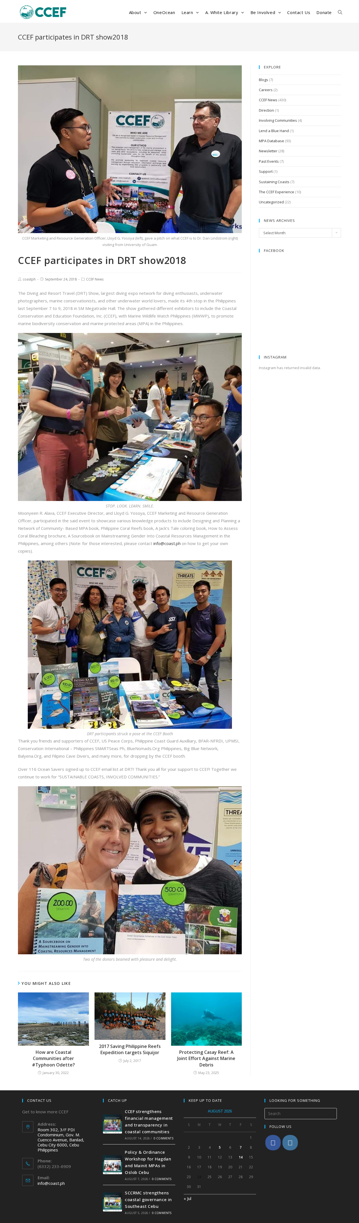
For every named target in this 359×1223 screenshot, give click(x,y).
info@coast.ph (167, 543)
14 (241, 1157)
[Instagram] (290, 1142)
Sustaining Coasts (274, 181)
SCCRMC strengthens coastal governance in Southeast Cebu (148, 1199)
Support (266, 171)
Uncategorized (271, 201)
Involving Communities (278, 120)
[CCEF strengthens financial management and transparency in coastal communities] (112, 1124)
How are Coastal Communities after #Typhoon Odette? (53, 1058)
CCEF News (94, 279)
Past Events (269, 161)
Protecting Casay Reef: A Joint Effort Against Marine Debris (206, 1058)
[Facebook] (273, 1142)
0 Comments (163, 1138)
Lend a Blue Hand (274, 130)
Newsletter (268, 150)
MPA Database (271, 140)
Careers (266, 89)
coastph (29, 279)
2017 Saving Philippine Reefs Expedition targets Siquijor (130, 1049)
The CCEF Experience (276, 191)
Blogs (263, 79)
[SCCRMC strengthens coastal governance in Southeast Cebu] (112, 1201)
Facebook (274, 250)
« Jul (187, 1198)
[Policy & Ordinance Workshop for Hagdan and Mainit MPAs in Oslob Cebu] (112, 1164)
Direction (266, 110)
